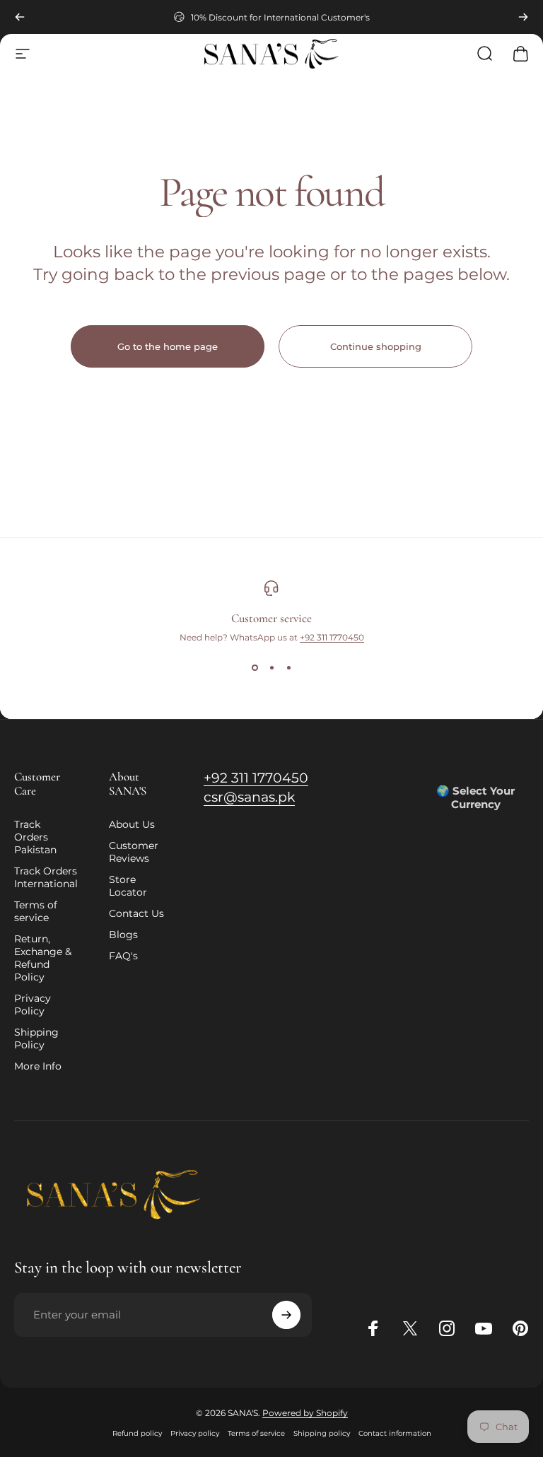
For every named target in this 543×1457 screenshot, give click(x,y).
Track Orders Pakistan (35, 837)
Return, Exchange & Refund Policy (42, 957)
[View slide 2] (271, 668)
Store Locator (128, 886)
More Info (38, 1066)
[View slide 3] (288, 668)
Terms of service (35, 911)
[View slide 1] (254, 668)
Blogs (123, 934)
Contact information (394, 1433)
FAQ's (123, 955)
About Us (132, 824)
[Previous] (19, 17)
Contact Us (136, 913)
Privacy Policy (32, 1004)
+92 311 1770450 (332, 637)
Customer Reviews (133, 852)
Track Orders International (46, 877)
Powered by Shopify (305, 1413)
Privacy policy (194, 1433)
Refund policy (137, 1433)
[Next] (523, 17)
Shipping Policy (36, 1038)
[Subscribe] (286, 1315)
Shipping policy (321, 1433)
